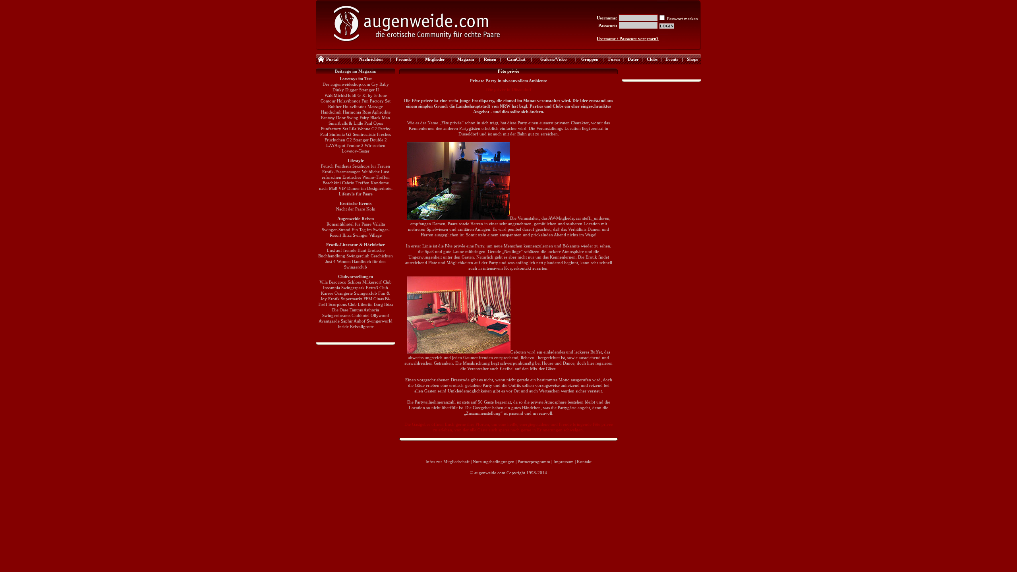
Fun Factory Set (376, 101)
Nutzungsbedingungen (493, 461)
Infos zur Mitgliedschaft (447, 461)
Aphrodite (381, 112)
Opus (378, 123)
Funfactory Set (334, 128)
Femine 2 (354, 145)
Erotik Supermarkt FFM (350, 298)
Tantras (356, 309)
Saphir (347, 321)
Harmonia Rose (357, 112)
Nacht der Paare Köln (355, 209)
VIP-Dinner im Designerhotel (365, 188)
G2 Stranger (357, 139)
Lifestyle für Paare (356, 193)
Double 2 (378, 139)
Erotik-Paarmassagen (341, 171)
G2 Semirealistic (361, 134)
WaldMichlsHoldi (340, 95)
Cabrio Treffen (355, 182)
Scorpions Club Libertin (351, 304)
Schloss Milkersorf (365, 282)
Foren (614, 59)
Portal (332, 59)
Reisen (490, 59)
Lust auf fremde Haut (346, 250)
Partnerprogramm (534, 461)
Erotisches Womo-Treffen (366, 177)
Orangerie (343, 293)
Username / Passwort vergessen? (628, 38)
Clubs (652, 59)
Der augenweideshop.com (346, 84)
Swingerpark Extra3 (359, 287)
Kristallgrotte (362, 326)
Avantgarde (329, 321)
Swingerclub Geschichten (369, 255)
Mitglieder (434, 59)
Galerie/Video (553, 59)
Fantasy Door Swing (339, 117)
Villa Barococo (332, 282)
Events (671, 59)
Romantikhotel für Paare (349, 224)
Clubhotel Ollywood (370, 315)
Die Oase (340, 309)
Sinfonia (337, 134)
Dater (633, 59)
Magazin (465, 59)
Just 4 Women (338, 261)
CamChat (516, 59)
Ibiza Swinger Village (362, 235)
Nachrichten (371, 59)
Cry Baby (380, 84)
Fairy (364, 117)
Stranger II (369, 89)
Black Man (380, 117)
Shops (692, 59)
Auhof (359, 321)
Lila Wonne (359, 128)
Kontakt (584, 461)
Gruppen (589, 59)
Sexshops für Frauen (371, 166)
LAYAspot (335, 145)
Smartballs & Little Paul (350, 123)
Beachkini (332, 182)
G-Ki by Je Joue (372, 95)
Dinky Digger (345, 89)
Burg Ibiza (383, 304)
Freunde (404, 59)
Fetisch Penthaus (336, 166)
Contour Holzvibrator (340, 101)
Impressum (563, 461)
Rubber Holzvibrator (347, 106)
